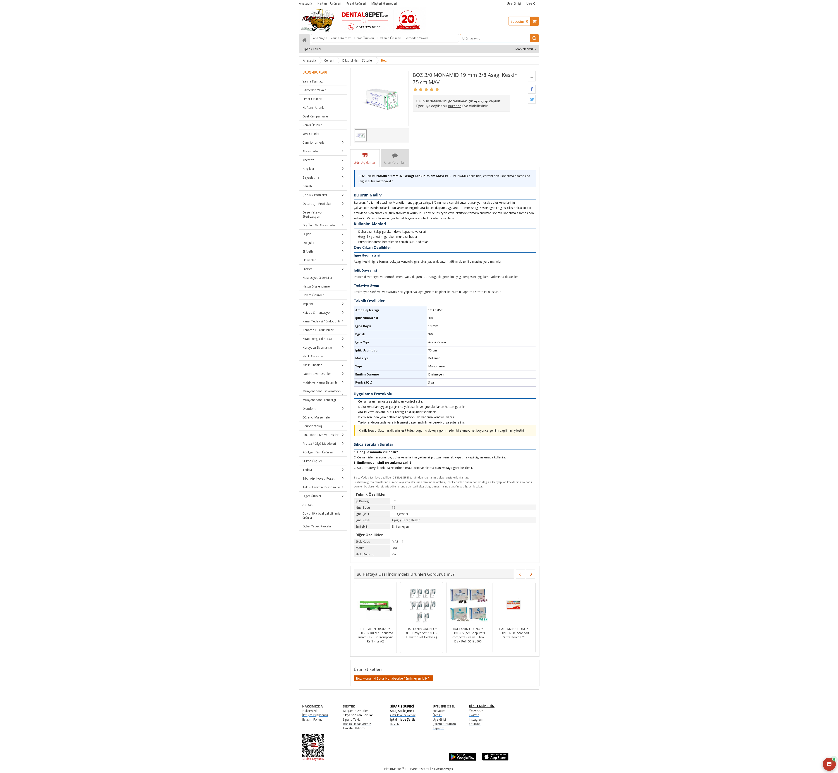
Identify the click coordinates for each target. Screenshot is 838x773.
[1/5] (415, 89)
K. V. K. (395, 724)
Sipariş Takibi (352, 719)
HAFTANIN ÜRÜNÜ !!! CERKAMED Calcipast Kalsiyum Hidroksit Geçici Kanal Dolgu (421, 635)
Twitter (474, 715)
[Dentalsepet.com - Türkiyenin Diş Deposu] (362, 32)
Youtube (475, 724)
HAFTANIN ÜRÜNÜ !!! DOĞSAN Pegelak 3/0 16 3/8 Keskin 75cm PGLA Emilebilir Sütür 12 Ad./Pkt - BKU (514, 637)
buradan (454, 106)
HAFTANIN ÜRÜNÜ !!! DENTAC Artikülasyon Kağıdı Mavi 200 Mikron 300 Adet (467, 635)
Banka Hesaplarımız (357, 724)
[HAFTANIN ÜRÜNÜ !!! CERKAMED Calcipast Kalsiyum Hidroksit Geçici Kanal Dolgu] (422, 605)
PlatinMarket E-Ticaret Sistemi (406, 769)
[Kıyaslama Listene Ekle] (532, 76)
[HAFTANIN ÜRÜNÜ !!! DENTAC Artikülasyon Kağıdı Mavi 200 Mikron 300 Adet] (468, 605)
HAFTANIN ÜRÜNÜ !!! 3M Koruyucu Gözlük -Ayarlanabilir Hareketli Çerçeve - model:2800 (375, 635)
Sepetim (519, 21)
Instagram (476, 719)
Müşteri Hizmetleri (356, 711)
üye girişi (481, 101)
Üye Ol (531, 3)
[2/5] (418, 89)
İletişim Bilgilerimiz (315, 715)
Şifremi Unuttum (444, 724)
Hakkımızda (310, 711)
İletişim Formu (312, 719)
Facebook (476, 710)
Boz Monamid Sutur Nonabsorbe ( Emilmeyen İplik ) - (393, 678)
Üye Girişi (514, 3)
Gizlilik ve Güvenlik (403, 715)
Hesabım (439, 711)
